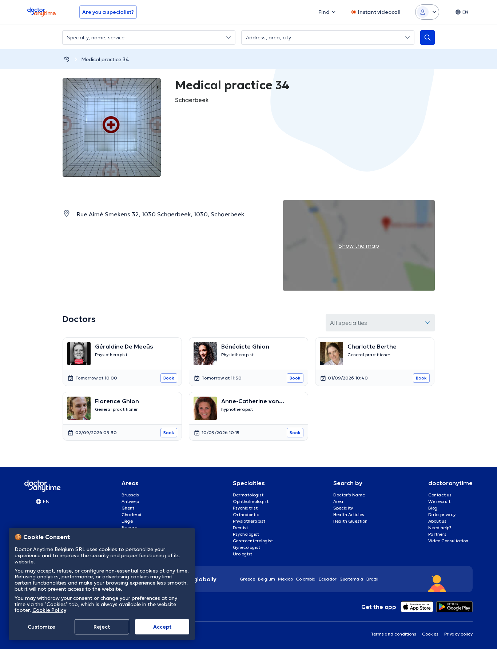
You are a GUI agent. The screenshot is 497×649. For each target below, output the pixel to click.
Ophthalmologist (251, 501)
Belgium (266, 579)
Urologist (242, 553)
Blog (433, 508)
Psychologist (246, 534)
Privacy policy (458, 634)
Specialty (343, 508)
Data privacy (442, 514)
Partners (437, 534)
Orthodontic (246, 514)
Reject (102, 627)
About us (437, 521)
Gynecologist (246, 547)
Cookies (430, 634)
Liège (127, 521)
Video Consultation (448, 540)
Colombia (306, 579)
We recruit (439, 501)
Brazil (372, 579)
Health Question (350, 521)
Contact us (440, 494)
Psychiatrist (245, 508)
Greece (247, 579)
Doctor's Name (349, 494)
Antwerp (130, 501)
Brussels (130, 494)
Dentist (240, 527)
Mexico (285, 579)
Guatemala (351, 579)
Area (338, 501)
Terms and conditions (393, 634)
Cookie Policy (49, 610)
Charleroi (131, 514)
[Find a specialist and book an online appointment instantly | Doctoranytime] (66, 59)
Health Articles (348, 514)
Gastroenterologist (253, 540)
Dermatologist (248, 494)
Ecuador (328, 579)
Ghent (128, 508)
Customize (41, 627)
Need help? (440, 527)
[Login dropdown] (427, 12)
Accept (162, 627)
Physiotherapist (249, 521)
